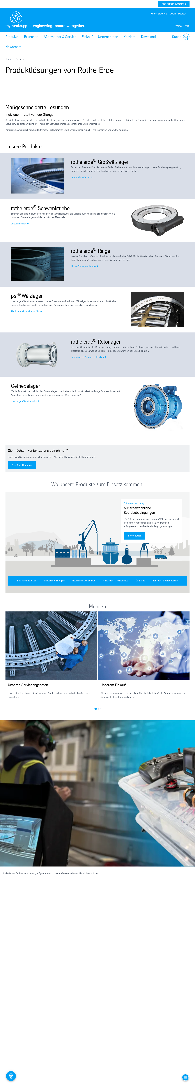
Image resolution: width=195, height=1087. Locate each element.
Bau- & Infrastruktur (26, 580)
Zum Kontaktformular (22, 465)
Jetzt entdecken (18, 223)
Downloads (149, 37)
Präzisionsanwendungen (83, 580)
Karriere (130, 37)
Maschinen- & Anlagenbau (115, 580)
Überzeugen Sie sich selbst (24, 401)
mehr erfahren (136, 535)
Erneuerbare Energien (54, 580)
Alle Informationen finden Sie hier (27, 311)
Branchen (31, 37)
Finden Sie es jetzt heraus (83, 266)
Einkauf (87, 37)
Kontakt (172, 13)
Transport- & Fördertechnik (165, 580)
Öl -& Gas (140, 580)
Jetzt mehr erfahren (80, 177)
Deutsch (182, 13)
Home (154, 13)
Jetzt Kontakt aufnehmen (173, 3)
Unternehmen (108, 37)
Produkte (12, 37)
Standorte (162, 13)
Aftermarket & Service (60, 37)
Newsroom (13, 47)
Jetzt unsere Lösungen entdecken (87, 357)
